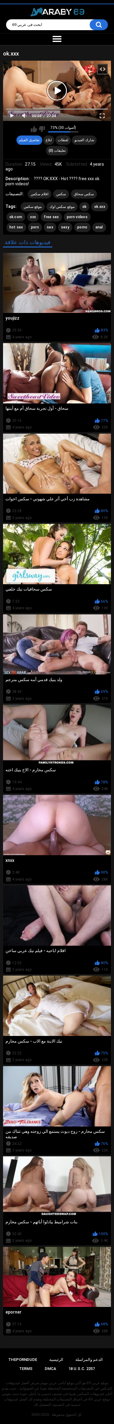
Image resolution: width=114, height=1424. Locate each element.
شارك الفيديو (84, 140)
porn (35, 227)
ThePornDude (22, 1359)
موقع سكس (33, 207)
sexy (65, 227)
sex (50, 227)
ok (84, 207)
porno (82, 227)
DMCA (50, 1368)
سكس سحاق (84, 194)
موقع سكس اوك (62, 207)
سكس (61, 194)
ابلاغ (49, 140)
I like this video (34, 129)
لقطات (63, 140)
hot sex (16, 227)
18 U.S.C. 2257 (81, 1368)
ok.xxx (99, 207)
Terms (26, 1368)
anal (99, 227)
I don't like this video (42, 129)
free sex (51, 217)
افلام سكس (39, 194)
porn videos (77, 217)
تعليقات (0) (57, 150)
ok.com (15, 217)
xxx (33, 217)
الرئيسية (56, 1359)
